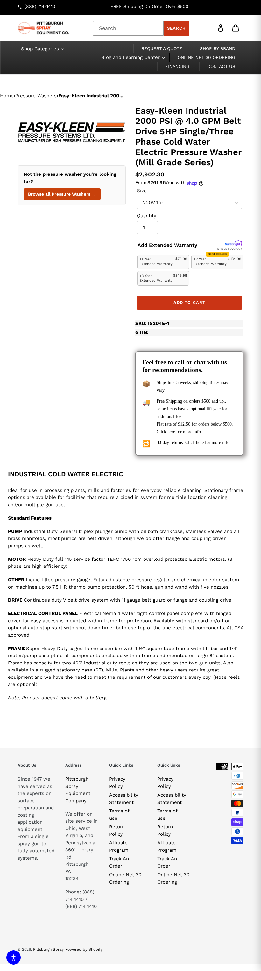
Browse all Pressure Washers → (62, 193)
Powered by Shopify (83, 949)
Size (142, 191)
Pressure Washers (36, 96)
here (171, 431)
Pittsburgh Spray (48, 949)
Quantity (146, 216)
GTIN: (142, 332)
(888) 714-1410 (40, 6)
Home (7, 96)
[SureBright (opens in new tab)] (233, 243)
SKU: (152, 323)
